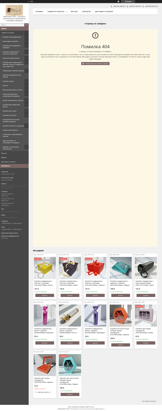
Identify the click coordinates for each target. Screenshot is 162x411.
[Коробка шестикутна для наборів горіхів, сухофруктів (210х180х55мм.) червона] (120, 315)
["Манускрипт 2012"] (14, 10)
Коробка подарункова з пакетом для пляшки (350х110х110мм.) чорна (145, 283)
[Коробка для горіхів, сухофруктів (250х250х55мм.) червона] (44, 365)
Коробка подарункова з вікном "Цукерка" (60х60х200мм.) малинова (43, 331)
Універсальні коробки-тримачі (13, 71)
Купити (44, 295)
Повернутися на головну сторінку (96, 63)
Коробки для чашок (10, 111)
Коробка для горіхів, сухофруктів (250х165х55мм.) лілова (144, 331)
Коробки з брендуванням (12, 37)
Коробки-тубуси (8, 81)
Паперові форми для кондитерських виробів (11, 95)
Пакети (5, 85)
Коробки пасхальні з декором (13, 126)
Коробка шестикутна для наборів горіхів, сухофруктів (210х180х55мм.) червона (119, 332)
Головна (39, 11)
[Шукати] (26, 25)
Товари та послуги (7, 33)
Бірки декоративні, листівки (12, 90)
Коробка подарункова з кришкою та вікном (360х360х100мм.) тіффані (119, 283)
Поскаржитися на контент (78, 409)
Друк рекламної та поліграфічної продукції (11, 142)
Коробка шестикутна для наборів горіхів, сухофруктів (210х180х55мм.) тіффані (69, 381)
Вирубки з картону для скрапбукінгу (11, 148)
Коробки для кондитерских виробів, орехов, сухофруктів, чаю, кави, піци (13, 64)
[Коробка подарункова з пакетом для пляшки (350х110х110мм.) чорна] (145, 268)
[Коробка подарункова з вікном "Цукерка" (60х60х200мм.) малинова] (44, 315)
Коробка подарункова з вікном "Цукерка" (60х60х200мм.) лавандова (95, 331)
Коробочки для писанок (11, 58)
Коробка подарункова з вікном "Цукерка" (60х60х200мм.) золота (68, 331)
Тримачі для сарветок (10, 130)
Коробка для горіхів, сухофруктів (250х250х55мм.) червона (43, 380)
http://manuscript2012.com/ (10, 211)
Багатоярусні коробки (10, 41)
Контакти (86, 11)
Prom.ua (91, 407)
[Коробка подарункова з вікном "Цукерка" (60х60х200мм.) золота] (70, 315)
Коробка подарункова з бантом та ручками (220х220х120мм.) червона (95, 283)
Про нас (4, 153)
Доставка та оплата (8, 162)
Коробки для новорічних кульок (11, 106)
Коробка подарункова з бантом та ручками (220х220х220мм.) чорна (69, 283)
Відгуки (3, 157)
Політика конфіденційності (96, 409)
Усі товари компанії (149, 401)
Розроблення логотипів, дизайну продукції (11, 120)
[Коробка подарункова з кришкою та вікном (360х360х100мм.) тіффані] (120, 268)
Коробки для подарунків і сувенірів (12, 47)
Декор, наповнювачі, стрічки (13, 100)
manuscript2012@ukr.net (9, 217)
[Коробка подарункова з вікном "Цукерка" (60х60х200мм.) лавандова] (95, 315)
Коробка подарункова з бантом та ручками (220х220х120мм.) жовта (43, 283)
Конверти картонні (9, 115)
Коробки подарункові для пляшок (12, 76)
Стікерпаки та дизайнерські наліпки (13, 135)
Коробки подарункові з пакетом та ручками (11, 53)
